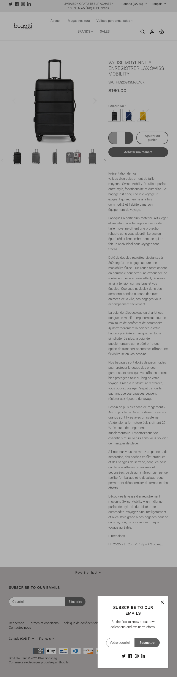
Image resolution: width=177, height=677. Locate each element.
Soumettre (147, 643)
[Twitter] (124, 656)
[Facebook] (130, 656)
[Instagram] (137, 656)
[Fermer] (162, 602)
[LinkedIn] (143, 656)
